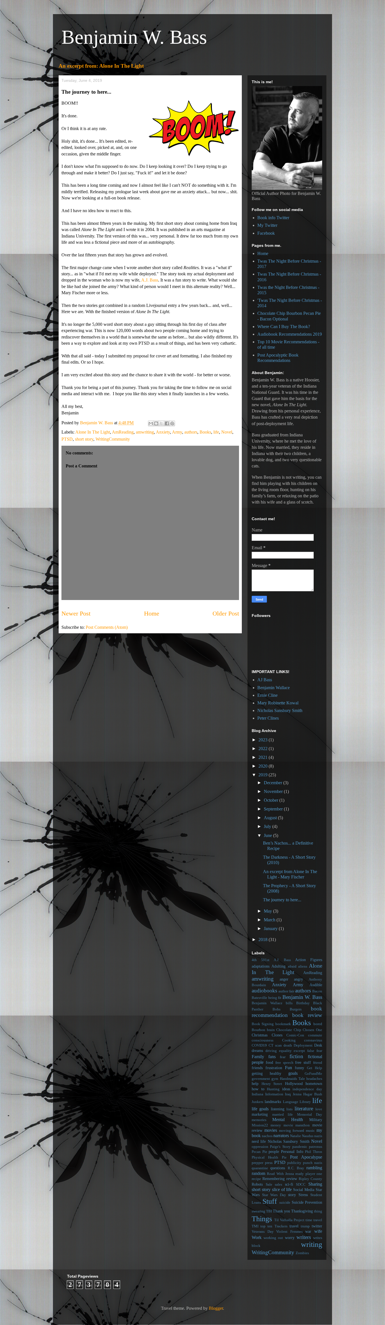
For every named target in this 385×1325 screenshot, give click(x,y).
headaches (314, 1079)
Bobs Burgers (287, 1009)
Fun (288, 1067)
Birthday (303, 1003)
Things (262, 1219)
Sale (269, 1184)
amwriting (145, 432)
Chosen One (312, 1030)
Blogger (216, 1308)
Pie (284, 1157)
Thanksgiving (302, 1211)
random (258, 1173)
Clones (277, 1035)
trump (305, 1226)
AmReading (123, 432)
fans (272, 1056)
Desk (318, 1045)
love (318, 1109)
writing (311, 1244)
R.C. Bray (296, 1168)
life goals (260, 1108)
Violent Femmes (289, 1232)
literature (304, 1108)
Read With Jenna (280, 1174)
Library (305, 1102)
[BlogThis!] (156, 423)
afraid (292, 966)
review (291, 1178)
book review (307, 1015)
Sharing (315, 1184)
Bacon (317, 991)
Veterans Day (263, 1232)
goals (293, 1073)
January (271, 928)
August (271, 817)
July (268, 826)
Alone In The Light (92, 432)
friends (257, 1067)
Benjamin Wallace (273, 687)
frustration (273, 1067)
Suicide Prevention (307, 1202)
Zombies (302, 1253)
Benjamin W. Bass (134, 37)
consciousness (262, 1040)
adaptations (260, 966)
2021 (263, 757)
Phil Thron (313, 1152)
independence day (307, 1089)
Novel (226, 432)
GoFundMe (313, 1074)
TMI (255, 1226)
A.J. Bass (149, 280)
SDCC (301, 1184)
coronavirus (313, 1040)
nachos (267, 1136)
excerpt (299, 1051)
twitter (317, 1226)
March (270, 919)
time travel (314, 1220)
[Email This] (151, 423)
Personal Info (292, 1151)
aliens (302, 966)
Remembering (273, 1178)
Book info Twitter (273, 217)
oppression (260, 1147)
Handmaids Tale (292, 1079)
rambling (314, 1167)
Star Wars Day (274, 1195)
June (268, 835)
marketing (260, 1114)
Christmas (259, 1035)
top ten (266, 1226)
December (273, 782)
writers (304, 1237)
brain (271, 1030)
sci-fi (289, 1184)
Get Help (314, 1068)
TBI (269, 1211)
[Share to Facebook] (167, 423)
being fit (275, 998)
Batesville (259, 998)
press (269, 1163)
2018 (263, 939)
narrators (281, 1135)
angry (298, 979)
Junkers (257, 1102)
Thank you (281, 1211)
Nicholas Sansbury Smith (279, 710)
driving (271, 1051)
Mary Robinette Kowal (277, 702)
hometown (314, 1083)
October (271, 800)
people (274, 1151)
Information (274, 1094)
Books (205, 432)
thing (318, 1211)
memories (259, 1120)
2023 (263, 739)
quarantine (260, 1168)
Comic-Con (295, 1035)
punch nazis (312, 1163)
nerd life (259, 1141)
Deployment (303, 1045)
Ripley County (310, 1179)
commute (315, 1035)
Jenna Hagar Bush (307, 1094)
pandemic (299, 1147)
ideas (286, 1089)
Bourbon (258, 1030)
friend (317, 1063)
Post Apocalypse (306, 1157)
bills (289, 1003)
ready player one (308, 1174)
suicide (284, 1203)
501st (265, 960)
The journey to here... (282, 899)
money (276, 1125)
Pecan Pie (259, 1152)
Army (177, 432)
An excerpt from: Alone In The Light (101, 66)
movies (270, 1130)
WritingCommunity (113, 439)
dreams (257, 1050)
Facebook (266, 233)
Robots (257, 1184)
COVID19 (259, 1045)
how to (258, 1089)
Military (315, 1119)
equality (285, 1051)
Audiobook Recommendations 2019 (289, 334)
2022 (263, 748)
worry (290, 1237)
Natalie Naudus (301, 1136)
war (308, 1231)
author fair (286, 991)
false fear (314, 1051)
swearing (258, 1211)
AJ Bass (264, 679)
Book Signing (263, 1024)
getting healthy (266, 1073)
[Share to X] (161, 423)
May (268, 911)
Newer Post (75, 613)
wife (318, 1231)
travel (293, 1226)
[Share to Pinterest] (172, 423)
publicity (294, 1163)
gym (274, 1079)
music (310, 1131)
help (255, 1083)
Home (151, 613)
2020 (263, 766)
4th (254, 960)
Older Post (226, 613)
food (269, 1062)
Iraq (288, 1094)
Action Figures (308, 959)
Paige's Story (280, 1147)
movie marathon (297, 1125)
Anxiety (163, 432)
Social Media (303, 1189)
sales (278, 1184)
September (274, 809)
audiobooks (264, 991)
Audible (315, 985)
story (292, 1194)
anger (284, 979)
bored (317, 1024)
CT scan (275, 1045)
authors (190, 432)
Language (290, 1102)
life (216, 432)
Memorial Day (309, 1115)
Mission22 (260, 1125)
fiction (296, 1056)
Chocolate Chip (288, 1030)
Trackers (281, 1226)
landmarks (273, 1101)
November (274, 791)
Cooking (289, 1040)
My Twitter (267, 225)
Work (257, 1237)
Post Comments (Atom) (107, 627)
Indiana (257, 1094)
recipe (256, 1179)
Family (258, 1056)
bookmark (283, 1024)
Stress (303, 1194)
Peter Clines (268, 718)
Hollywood (294, 1083)
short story (84, 439)
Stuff (269, 1201)
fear (283, 1057)
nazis (318, 1136)
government (261, 1079)
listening (277, 1109)
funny (299, 1067)
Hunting (273, 1089)
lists (289, 1109)
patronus (315, 1147)
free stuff (303, 1062)
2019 (263, 774)
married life (282, 1115)
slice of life (282, 1189)
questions (277, 1168)
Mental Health (287, 1119)
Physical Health (265, 1157)
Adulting (278, 966)
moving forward (291, 1131)
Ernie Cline (267, 695)
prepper (257, 1163)
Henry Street (272, 1084)
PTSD (67, 439)
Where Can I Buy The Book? (283, 326)
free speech (284, 1063)
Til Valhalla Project (289, 1220)
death (288, 1045)
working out (273, 1238)
